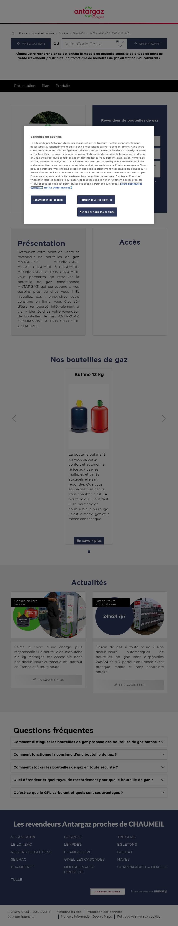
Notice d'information (56, 187)
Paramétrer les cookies (48, 199)
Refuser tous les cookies (96, 199)
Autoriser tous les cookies (97, 212)
